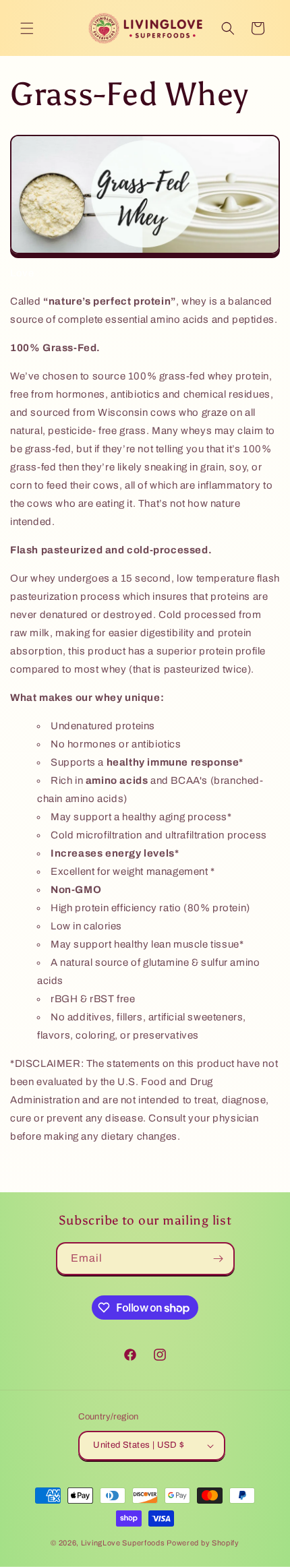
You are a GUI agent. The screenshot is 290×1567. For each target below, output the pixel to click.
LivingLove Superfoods (123, 1543)
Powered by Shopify (203, 1543)
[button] (27, 28)
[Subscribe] (218, 1258)
